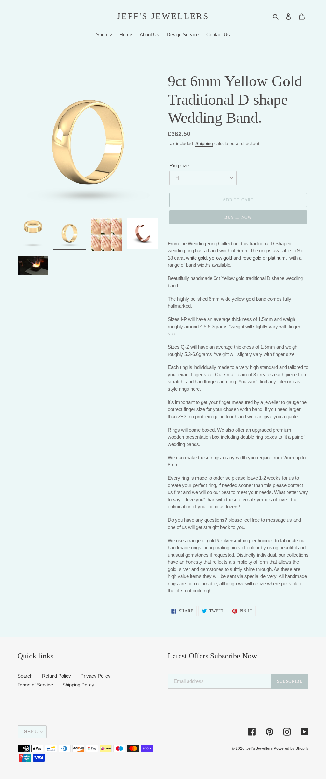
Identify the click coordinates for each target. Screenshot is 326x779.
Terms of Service (35, 684)
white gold (196, 258)
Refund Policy (56, 675)
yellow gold (220, 258)
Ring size (179, 165)
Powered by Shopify (291, 748)
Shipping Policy (78, 684)
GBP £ (31, 731)
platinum (277, 258)
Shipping (204, 143)
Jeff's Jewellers (163, 16)
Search (25, 675)
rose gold (251, 258)
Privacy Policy (95, 675)
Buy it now (238, 217)
